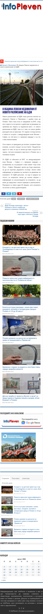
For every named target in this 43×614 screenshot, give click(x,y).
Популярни (15, 478)
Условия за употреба (26, 611)
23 (38, 572)
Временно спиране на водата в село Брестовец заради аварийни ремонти (21, 368)
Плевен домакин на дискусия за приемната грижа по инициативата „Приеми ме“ (20, 339)
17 (4, 572)
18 (10, 572)
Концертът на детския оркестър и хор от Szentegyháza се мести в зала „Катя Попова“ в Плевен (21, 249)
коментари (25, 478)
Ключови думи (7, 483)
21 (27, 572)
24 (4, 575)
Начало (4, 65)
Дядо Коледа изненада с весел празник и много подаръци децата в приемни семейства (16, 206)
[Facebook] (21, 608)
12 (16, 569)
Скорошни (5, 478)
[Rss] (19, 608)
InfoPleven (14, 611)
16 (38, 569)
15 (33, 569)
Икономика (12, 65)
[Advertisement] (21, 35)
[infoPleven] (21, 6)
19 (16, 572)
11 (10, 569)
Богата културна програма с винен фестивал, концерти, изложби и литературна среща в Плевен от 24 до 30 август (20, 309)
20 (21, 572)
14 (27, 569)
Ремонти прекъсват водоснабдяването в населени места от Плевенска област (18, 279)
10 (4, 569)
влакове (21, 199)
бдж (13, 199)
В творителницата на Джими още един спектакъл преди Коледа (27, 213)
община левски (32, 199)
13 (21, 569)
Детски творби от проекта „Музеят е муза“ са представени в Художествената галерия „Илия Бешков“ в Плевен (21, 398)
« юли (3, 580)
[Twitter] (24, 608)
